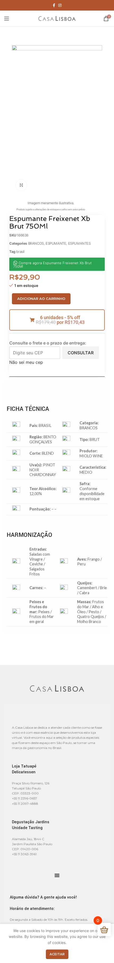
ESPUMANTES (79, 243)
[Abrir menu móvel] (6, 18)
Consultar (81, 352)
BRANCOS (36, 243)
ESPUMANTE (56, 243)
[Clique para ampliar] (21, 185)
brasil (20, 251)
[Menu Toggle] (57, 875)
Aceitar (57, 954)
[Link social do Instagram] (60, 5)
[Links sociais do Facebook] (54, 5)
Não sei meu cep (26, 362)
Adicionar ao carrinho (41, 298)
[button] (57, 320)
